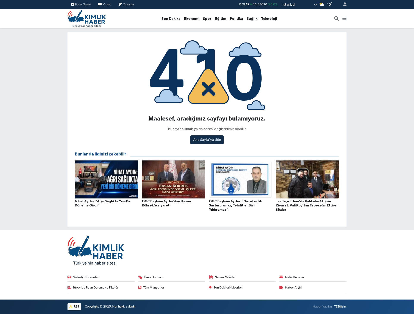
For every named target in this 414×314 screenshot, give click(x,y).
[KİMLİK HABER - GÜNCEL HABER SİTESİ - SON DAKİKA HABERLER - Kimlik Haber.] (86, 18)
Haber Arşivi (293, 287)
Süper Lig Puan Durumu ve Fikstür (95, 287)
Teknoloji (269, 19)
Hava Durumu (153, 277)
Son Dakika (171, 19)
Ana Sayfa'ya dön (207, 140)
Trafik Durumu (294, 277)
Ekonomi (191, 19)
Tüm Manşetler (153, 287)
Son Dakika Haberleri (228, 287)
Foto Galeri (83, 4)
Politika (236, 19)
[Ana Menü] (344, 19)
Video (107, 4)
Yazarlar (128, 4)
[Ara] (336, 19)
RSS (76, 306)
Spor (207, 19)
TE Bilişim (340, 306)
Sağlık (252, 19)
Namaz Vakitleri (225, 277)
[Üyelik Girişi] (343, 4)
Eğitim (220, 19)
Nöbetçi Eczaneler (86, 277)
